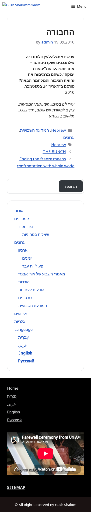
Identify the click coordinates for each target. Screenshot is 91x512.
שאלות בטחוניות (35, 234)
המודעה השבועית (34, 130)
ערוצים (68, 137)
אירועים (20, 313)
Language (23, 329)
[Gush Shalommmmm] (21, 6)
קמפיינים (21, 218)
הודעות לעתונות (31, 289)
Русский (26, 361)
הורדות (24, 281)
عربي (22, 345)
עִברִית (23, 337)
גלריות (19, 321)
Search (70, 186)
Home (12, 388)
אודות (19, 210)
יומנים (27, 258)
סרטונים (25, 297)
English (25, 353)
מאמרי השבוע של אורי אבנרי (41, 274)
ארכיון (23, 250)
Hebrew (58, 130)
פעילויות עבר (32, 266)
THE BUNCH (54, 151)
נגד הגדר (25, 226)
